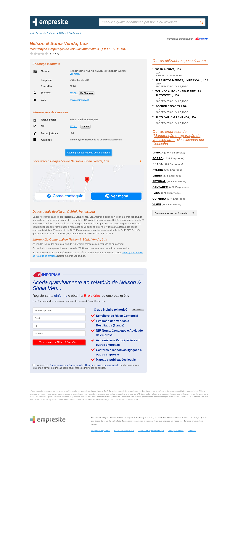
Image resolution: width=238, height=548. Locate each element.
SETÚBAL (159, 181)
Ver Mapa (75, 74)
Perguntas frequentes (100, 431)
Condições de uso (176, 431)
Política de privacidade (107, 365)
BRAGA (157, 164)
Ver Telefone (86, 93)
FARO (156, 192)
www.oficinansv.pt (79, 100)
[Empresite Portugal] (50, 25)
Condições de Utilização (81, 365)
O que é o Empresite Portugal (151, 431)
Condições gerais (59, 365)
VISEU (156, 204)
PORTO (157, 158)
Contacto (192, 431)
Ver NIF (85, 126)
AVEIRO (157, 169)
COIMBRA (159, 198)
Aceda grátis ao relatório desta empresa (88, 152)
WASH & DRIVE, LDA (168, 69)
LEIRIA (157, 175)
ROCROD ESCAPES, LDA (171, 106)
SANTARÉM (160, 187)
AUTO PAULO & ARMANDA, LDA (175, 117)
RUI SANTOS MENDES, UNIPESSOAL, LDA (181, 80)
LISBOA (157, 152)
